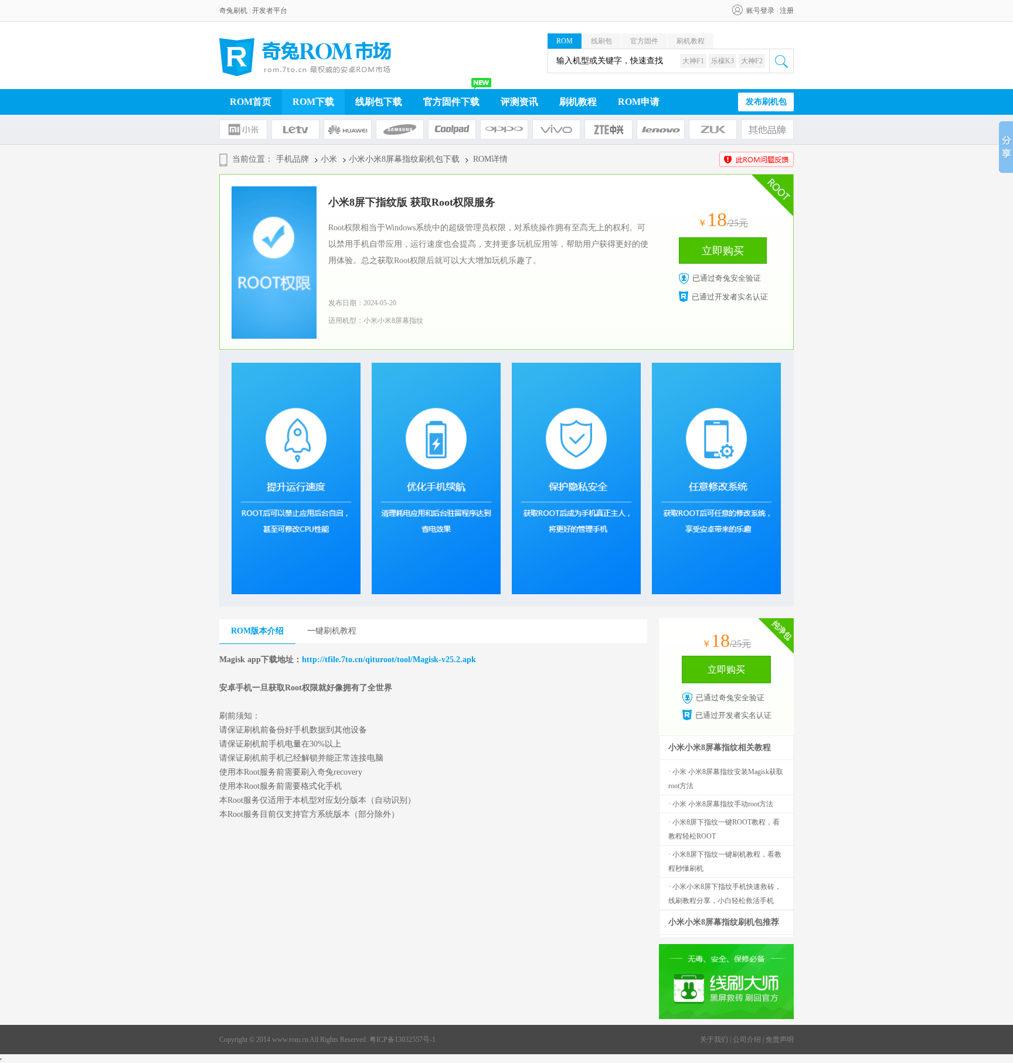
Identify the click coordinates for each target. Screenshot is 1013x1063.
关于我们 (714, 1039)
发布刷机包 (766, 101)
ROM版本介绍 (257, 630)
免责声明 (780, 1039)
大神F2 (752, 61)
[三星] (400, 129)
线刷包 (601, 41)
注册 (787, 10)
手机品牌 (292, 159)
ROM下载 (313, 102)
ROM (564, 41)
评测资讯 (519, 102)
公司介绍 (747, 1039)
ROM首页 (250, 102)
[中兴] (608, 129)
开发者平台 (269, 10)
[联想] (661, 129)
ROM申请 (639, 102)
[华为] (348, 129)
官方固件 (644, 41)
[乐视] (295, 129)
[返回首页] (305, 57)
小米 (329, 159)
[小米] (243, 129)
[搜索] (781, 61)
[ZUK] (713, 129)
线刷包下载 (378, 102)
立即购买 (723, 251)
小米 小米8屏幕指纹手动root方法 (722, 804)
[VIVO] (556, 129)
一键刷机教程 (331, 630)
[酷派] (452, 129)
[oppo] (504, 129)
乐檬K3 (722, 61)
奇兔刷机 (233, 10)
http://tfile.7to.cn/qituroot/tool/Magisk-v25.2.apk (389, 659)
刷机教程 (691, 41)
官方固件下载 (451, 102)
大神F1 (693, 61)
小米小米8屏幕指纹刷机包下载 (404, 159)
